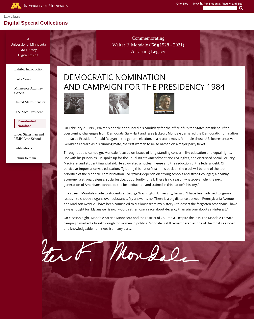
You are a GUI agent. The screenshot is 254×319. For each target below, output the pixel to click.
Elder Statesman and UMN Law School (29, 136)
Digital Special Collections (36, 23)
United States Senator (29, 102)
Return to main (25, 158)
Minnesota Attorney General (28, 90)
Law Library (12, 16)
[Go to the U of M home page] (39, 6)
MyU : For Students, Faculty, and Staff (218, 3)
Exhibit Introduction (28, 69)
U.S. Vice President (28, 112)
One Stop (182, 3)
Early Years (22, 79)
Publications (23, 148)
